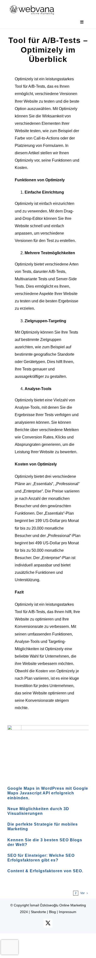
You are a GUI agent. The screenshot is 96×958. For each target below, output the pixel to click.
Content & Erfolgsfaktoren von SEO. (45, 871)
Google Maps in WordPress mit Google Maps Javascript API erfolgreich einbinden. (47, 793)
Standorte (38, 912)
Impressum (67, 912)
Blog (52, 912)
